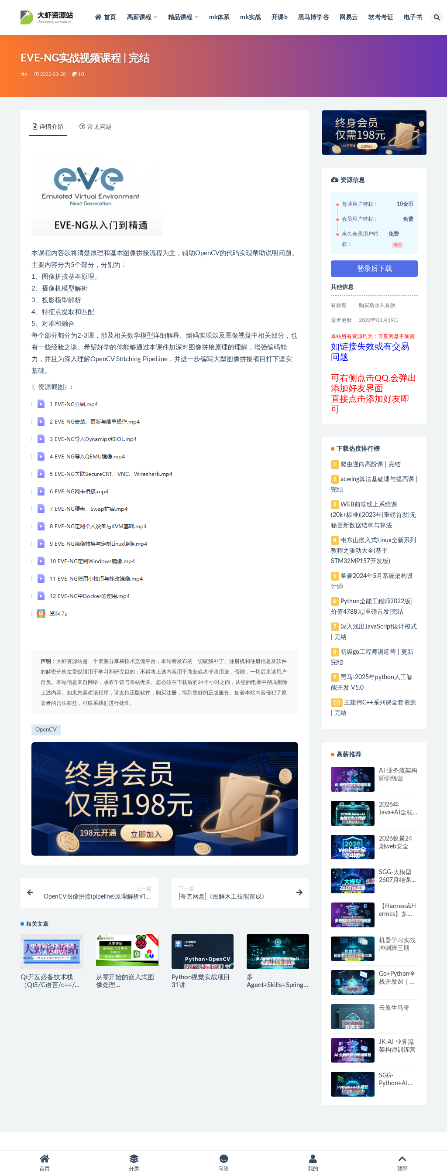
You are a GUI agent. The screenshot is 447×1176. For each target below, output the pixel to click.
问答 (223, 1168)
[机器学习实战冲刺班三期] (353, 957)
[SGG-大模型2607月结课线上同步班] (353, 888)
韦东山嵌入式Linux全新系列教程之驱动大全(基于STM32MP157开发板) (373, 550)
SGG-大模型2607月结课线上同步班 (398, 880)
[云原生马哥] (353, 1024)
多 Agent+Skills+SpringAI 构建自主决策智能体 (278, 985)
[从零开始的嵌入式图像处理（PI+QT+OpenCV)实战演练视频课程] (127, 950)
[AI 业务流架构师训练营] (353, 787)
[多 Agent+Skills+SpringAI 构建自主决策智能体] (278, 962)
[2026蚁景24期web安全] (353, 853)
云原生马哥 (394, 1008)
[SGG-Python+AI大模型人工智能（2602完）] (353, 1091)
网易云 (349, 17)
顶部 (402, 1168)
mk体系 (219, 17)
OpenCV (207, 253)
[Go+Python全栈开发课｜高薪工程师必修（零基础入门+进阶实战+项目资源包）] (353, 989)
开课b (280, 17)
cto (24, 74)
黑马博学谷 (313, 17)
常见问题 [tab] (99, 127)
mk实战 (250, 17)
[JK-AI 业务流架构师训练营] (353, 1057)
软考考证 (380, 17)
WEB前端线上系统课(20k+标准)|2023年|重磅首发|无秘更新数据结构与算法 (373, 515)
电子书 (413, 17)
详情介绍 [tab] (51, 127)
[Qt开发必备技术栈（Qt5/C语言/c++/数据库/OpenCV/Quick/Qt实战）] (52, 951)
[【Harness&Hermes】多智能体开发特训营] (353, 922)
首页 (110, 17)
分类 (134, 1168)
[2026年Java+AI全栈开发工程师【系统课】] (353, 821)
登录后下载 (374, 268)
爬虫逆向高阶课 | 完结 (370, 465)
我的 (313, 1168)
